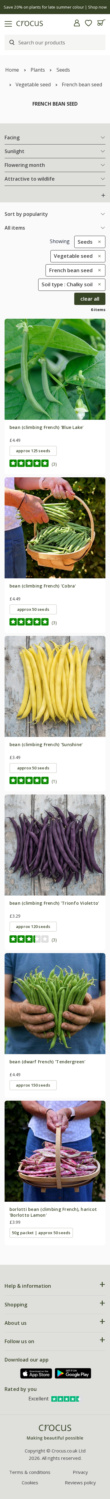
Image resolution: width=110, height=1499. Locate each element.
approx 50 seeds (33, 609)
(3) (54, 464)
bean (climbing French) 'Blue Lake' (46, 427)
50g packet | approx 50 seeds (41, 1232)
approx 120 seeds (33, 926)
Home (12, 69)
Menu (7, 23)
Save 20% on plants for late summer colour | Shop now (55, 7)
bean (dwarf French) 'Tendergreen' (47, 1062)
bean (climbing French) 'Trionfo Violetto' (54, 903)
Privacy (80, 1472)
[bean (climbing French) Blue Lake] (55, 369)
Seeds (63, 69)
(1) (54, 781)
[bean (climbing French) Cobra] (55, 527)
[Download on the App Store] (36, 1373)
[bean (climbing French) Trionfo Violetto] (55, 845)
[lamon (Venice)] (55, 1151)
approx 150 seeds (33, 1085)
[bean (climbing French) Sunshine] (55, 686)
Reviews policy (80, 1482)
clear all (89, 298)
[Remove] (98, 241)
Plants (38, 69)
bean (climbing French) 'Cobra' (42, 586)
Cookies (30, 1482)
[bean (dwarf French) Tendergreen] (55, 1003)
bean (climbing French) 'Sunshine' (46, 744)
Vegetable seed (33, 84)
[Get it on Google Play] (73, 1373)
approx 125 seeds (33, 450)
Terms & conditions (29, 1472)
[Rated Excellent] (66, 1398)
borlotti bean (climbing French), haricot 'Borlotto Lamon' (53, 1212)
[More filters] (103, 195)
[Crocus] (55, 1433)
